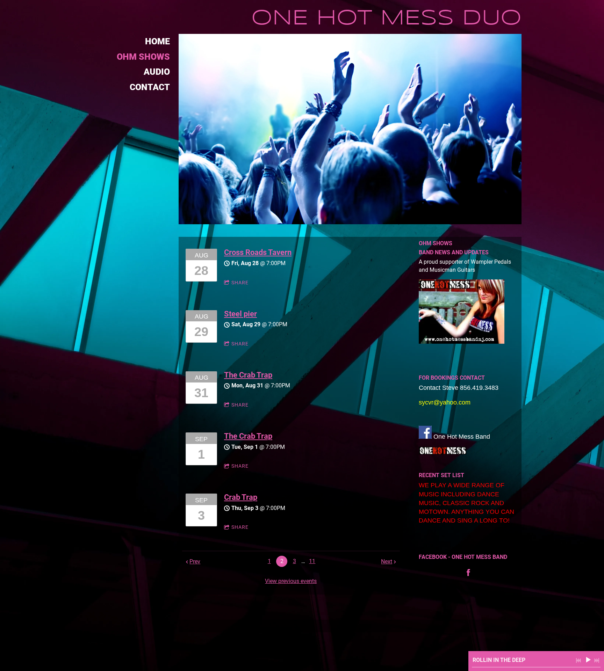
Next (386, 561)
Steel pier (240, 313)
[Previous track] (578, 660)
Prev (194, 561)
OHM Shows (143, 57)
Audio (157, 72)
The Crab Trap (248, 375)
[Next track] (597, 660)
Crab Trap (240, 497)
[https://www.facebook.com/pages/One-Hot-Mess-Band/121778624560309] (468, 572)
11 (312, 561)
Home (157, 41)
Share (240, 282)
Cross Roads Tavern (258, 252)
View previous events (291, 581)
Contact (150, 87)
